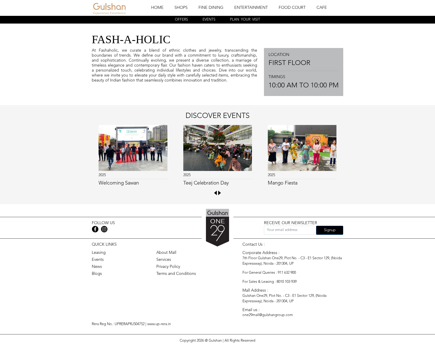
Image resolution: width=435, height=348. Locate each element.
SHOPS (181, 8)
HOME (157, 8)
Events (98, 260)
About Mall (166, 253)
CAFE (322, 8)
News (97, 267)
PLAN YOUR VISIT (245, 20)
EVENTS (209, 20)
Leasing (99, 253)
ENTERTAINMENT (251, 8)
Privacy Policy (168, 267)
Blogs (97, 274)
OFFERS (181, 20)
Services (163, 260)
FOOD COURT (292, 8)
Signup (330, 230)
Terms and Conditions (176, 274)
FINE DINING (210, 8)
